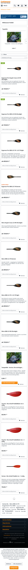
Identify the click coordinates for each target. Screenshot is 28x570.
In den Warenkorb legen (8, 382)
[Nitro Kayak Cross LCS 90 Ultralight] (14, 213)
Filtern (5, 54)
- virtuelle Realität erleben (19, 542)
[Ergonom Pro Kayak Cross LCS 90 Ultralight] (14, 68)
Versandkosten (7, 535)
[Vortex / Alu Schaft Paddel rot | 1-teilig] (14, 466)
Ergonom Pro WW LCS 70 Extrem (11, 186)
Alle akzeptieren (17, 564)
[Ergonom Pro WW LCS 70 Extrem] (14, 177)
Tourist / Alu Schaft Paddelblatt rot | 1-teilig (13, 440)
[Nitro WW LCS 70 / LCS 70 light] (14, 285)
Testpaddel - (9, 511)
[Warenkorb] (25, 5)
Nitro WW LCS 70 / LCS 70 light (10, 295)
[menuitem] (4, 5)
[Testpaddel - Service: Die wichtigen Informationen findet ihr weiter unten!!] (14, 37)
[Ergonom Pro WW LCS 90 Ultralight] (14, 104)
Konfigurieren (14, 567)
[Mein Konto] (21, 5)
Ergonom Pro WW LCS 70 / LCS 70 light (13, 150)
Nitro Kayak (9, 513)
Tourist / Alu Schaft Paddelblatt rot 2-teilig (13, 404)
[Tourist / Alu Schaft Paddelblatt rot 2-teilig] (14, 394)
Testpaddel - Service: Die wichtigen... (14, 43)
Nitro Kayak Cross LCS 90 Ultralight (12, 223)
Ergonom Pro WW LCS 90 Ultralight (12, 114)
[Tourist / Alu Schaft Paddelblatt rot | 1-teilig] (14, 430)
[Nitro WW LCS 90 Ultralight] (14, 321)
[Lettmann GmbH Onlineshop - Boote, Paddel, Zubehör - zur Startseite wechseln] (5, 2)
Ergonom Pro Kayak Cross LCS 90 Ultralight (11, 78)
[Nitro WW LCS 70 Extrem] (14, 249)
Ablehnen (8, 564)
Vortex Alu (5, 504)
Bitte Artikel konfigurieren (9, 93)
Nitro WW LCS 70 (14, 504)
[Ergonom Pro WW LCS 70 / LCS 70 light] (14, 140)
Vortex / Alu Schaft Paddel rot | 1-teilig (13, 476)
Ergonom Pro (5, 507)
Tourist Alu (8, 509)
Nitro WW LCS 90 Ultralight (9, 331)
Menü (5, 5)
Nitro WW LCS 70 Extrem (9, 259)
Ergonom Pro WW (9, 506)
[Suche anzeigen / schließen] (14, 5)
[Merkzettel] (18, 5)
